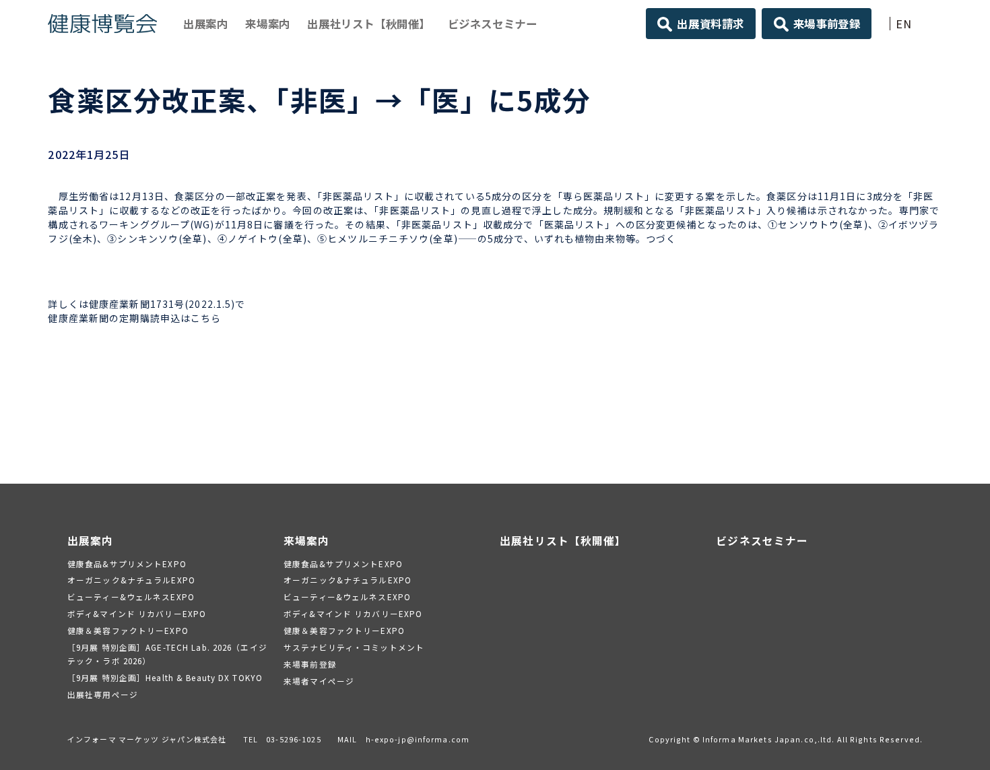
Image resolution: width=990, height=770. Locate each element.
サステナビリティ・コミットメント (354, 647)
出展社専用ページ (102, 694)
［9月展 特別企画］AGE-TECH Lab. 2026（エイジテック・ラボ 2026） (167, 653)
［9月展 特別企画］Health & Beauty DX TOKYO (165, 677)
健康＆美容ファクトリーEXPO (128, 630)
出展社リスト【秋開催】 (368, 23)
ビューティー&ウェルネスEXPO (131, 596)
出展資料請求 (710, 23)
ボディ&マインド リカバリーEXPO (136, 613)
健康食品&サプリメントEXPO (127, 563)
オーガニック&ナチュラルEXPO (131, 579)
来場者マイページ (319, 680)
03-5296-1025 (293, 739)
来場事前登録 (827, 23)
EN (904, 23)
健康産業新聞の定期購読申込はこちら (134, 318)
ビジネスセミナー (492, 23)
